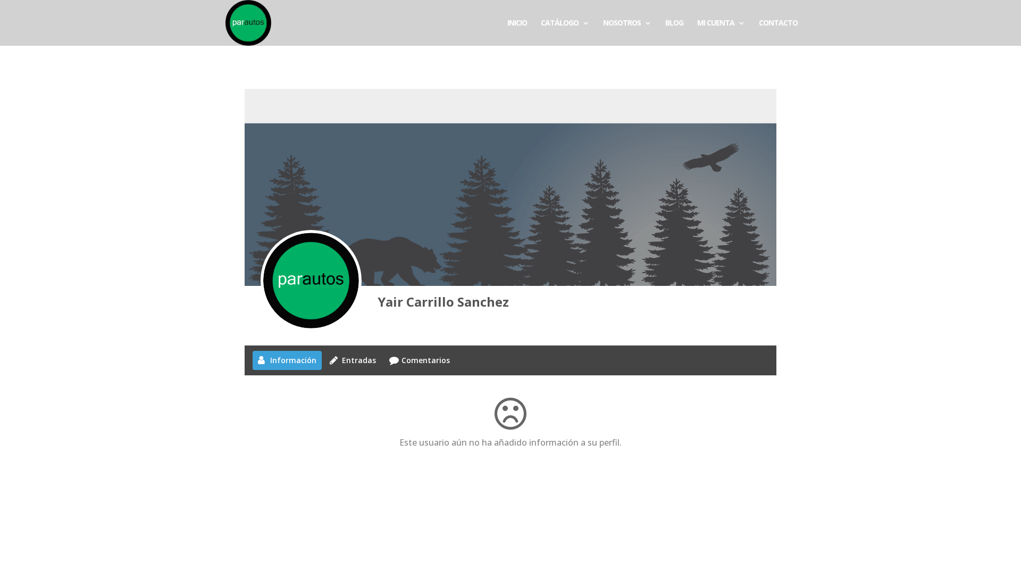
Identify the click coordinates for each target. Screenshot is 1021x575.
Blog (674, 23)
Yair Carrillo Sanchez (443, 301)
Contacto (778, 23)
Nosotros (622, 23)
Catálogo (560, 23)
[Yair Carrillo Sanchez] (311, 280)
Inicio (517, 23)
